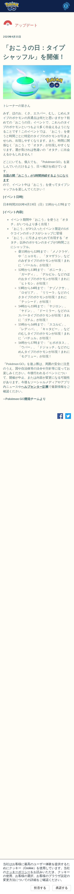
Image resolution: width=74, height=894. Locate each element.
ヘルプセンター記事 (35, 386)
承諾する (62, 888)
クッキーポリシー (18, 872)
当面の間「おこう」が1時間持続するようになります (35, 178)
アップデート (26, 25)
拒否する (40, 888)
